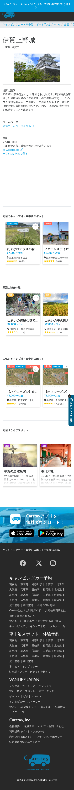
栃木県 (24, 595)
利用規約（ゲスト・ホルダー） (27, 731)
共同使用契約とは (55, 610)
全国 (66, 24)
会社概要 (14, 726)
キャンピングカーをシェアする (27, 626)
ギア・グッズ (46, 691)
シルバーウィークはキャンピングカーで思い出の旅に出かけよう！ (37, 6)
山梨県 (47, 595)
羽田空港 (28, 605)
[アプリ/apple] (21, 533)
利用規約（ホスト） (21, 737)
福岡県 (47, 589)
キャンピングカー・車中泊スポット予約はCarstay (31, 24)
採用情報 (29, 726)
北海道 (58, 589)
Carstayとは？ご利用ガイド (25, 610)
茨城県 (35, 595)
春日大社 (47, 471)
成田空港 (14, 605)
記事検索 (60, 707)
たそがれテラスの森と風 (23, 249)
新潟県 (58, 600)
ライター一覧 (17, 712)
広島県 (24, 600)
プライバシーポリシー (49, 737)
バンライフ (45, 686)
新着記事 (45, 707)
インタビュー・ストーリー (24, 701)
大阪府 (13, 589)
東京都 (24, 584)
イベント (14, 696)
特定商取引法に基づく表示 (24, 742)
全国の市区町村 (46, 605)
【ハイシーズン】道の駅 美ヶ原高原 (23, 391)
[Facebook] (23, 563)
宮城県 (47, 600)
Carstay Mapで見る (17, 153)
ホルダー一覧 (57, 626)
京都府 (35, 600)
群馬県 (13, 595)
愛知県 (35, 589)
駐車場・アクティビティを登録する (30, 672)
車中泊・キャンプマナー (23, 666)
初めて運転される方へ (22, 616)
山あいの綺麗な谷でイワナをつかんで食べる (23, 320)
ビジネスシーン (32, 696)
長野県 (13, 600)
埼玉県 (60, 584)
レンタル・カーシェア (22, 686)
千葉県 (49, 584)
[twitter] (39, 563)
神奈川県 (37, 584)
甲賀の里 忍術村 (15, 471)
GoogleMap (12, 150)
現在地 (13, 584)
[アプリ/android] (51, 533)
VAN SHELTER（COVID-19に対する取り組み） (36, 621)
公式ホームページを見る (17, 126)
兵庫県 (24, 589)
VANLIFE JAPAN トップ (22, 707)
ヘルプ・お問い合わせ (51, 726)
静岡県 (58, 595)
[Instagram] (53, 563)
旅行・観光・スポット (22, 691)
